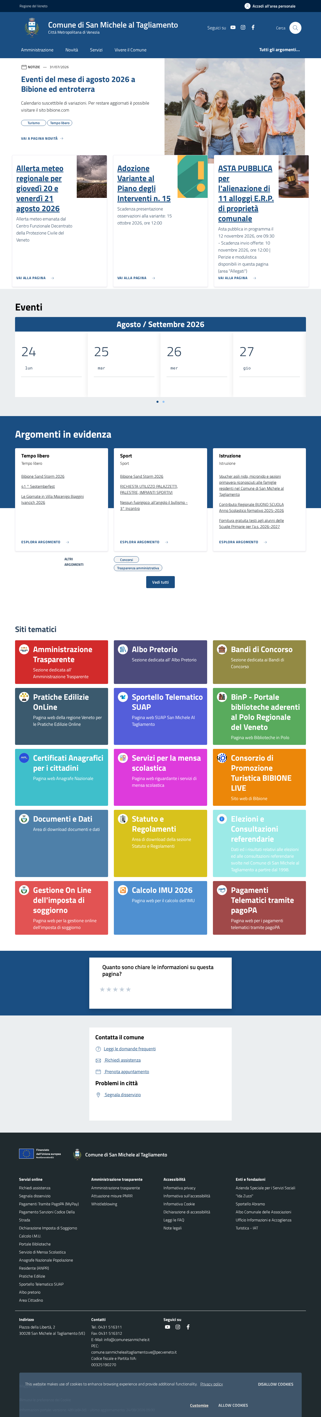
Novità (71, 49)
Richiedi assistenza (34, 1188)
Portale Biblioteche (35, 1244)
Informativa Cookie (179, 1204)
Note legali (173, 1228)
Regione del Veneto (33, 6)
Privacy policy (211, 1384)
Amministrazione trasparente (115, 1188)
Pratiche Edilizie (32, 1276)
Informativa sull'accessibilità (187, 1196)
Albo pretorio (29, 1292)
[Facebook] (251, 27)
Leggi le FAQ (174, 1220)
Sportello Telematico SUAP (41, 1284)
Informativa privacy (180, 1188)
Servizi (96, 49)
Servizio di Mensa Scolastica (42, 1252)
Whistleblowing (104, 1204)
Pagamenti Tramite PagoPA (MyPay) (49, 1204)
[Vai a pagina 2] (164, 402)
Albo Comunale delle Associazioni (263, 1212)
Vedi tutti (160, 582)
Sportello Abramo (250, 1204)
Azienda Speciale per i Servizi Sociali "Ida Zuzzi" (265, 1192)
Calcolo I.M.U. (30, 1236)
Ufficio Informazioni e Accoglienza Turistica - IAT (263, 1224)
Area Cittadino (31, 1300)
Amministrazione (37, 49)
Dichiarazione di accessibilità (187, 1212)
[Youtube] (231, 27)
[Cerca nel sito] (295, 28)
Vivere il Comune (130, 49)
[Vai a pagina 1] (157, 402)
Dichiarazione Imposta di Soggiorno (48, 1228)
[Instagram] (241, 27)
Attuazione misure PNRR (112, 1196)
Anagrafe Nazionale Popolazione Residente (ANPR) (46, 1264)
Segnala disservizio (34, 1196)
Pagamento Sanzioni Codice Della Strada (47, 1216)
